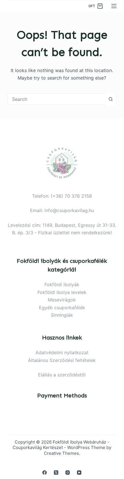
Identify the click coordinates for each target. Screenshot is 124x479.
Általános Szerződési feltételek (62, 360)
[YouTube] (79, 472)
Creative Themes (61, 453)
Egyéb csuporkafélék (62, 307)
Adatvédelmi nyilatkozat (62, 352)
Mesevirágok (62, 300)
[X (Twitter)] (56, 472)
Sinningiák (62, 315)
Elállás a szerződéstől (62, 375)
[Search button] (110, 99)
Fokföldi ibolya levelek (62, 292)
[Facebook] (44, 472)
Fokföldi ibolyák (61, 284)
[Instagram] (67, 472)
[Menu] (114, 6)
